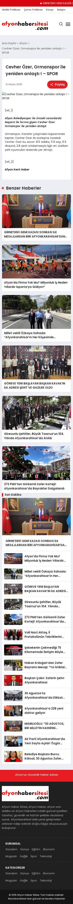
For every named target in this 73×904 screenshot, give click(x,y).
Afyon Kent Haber (17, 169)
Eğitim (36, 849)
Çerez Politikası (33, 9)
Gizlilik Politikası (11, 9)
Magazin (11, 856)
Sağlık (24, 856)
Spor (34, 856)
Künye (50, 9)
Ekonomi (48, 849)
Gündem (11, 849)
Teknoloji (46, 856)
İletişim (61, 9)
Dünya (24, 849)
